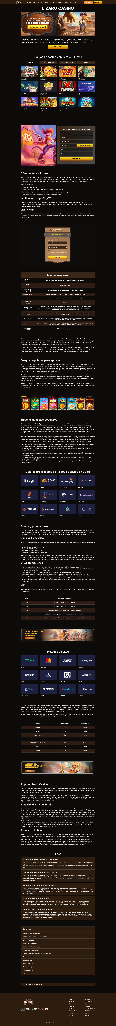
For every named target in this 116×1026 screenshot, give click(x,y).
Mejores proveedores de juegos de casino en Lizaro (37, 953)
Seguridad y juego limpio (29, 967)
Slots (85, 62)
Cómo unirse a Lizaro (28, 940)
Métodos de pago (27, 960)
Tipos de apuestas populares (30, 950)
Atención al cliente (28, 970)
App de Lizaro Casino (29, 963)
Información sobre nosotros (30, 943)
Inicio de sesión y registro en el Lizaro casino (35, 936)
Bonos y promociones (29, 956)
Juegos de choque (66, 62)
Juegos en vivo (47, 62)
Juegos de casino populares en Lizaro (33, 933)
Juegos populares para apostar (31, 946)
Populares (28, 62)
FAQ (24, 973)
